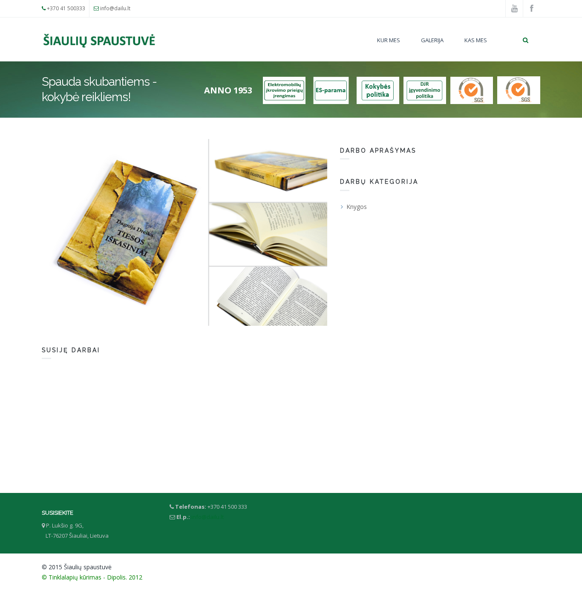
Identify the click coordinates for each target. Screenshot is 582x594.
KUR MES (388, 40)
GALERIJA (432, 40)
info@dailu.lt (115, 8)
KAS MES (475, 40)
